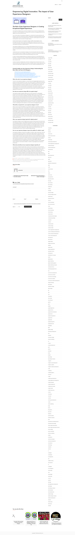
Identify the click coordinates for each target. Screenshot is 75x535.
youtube (49, 505)
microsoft (49, 374)
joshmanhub (20, 170)
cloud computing (51, 210)
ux (48, 464)
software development (52, 441)
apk (48, 151)
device (49, 257)
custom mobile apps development (53, 231)
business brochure (51, 198)
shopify (49, 435)
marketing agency (51, 372)
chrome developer (51, 202)
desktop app (50, 247)
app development (51, 155)
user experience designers (16, 161)
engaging (35, 159)
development (50, 253)
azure (49, 172)
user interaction (23, 161)
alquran (49, 129)
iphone (49, 349)
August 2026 (50, 57)
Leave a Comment (21, 158)
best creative (50, 182)
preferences (20, 160)
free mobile (50, 298)
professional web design (52, 423)
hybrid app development (52, 331)
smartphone (50, 437)
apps (49, 165)
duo (48, 270)
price (49, 419)
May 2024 (49, 110)
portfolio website (51, 415)
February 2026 (50, 69)
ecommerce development (52, 272)
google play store (51, 323)
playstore (49, 413)
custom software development (53, 233)
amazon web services (51, 135)
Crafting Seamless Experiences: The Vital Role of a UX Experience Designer (54, 51)
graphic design (50, 329)
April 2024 (49, 112)
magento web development (52, 362)
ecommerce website (51, 278)
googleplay (50, 325)
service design (50, 429)
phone (49, 407)
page (49, 405)
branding (49, 190)
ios (48, 341)
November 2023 (50, 122)
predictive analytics (51, 417)
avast (49, 167)
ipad (49, 347)
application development (52, 163)
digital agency (50, 259)
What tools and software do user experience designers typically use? (26, 77)
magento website (51, 364)
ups (48, 458)
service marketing (51, 431)
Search (49, 17)
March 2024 (50, 114)
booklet (49, 188)
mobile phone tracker (51, 386)
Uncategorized (27, 158)
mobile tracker (50, 388)
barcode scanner (51, 178)
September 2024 (51, 102)
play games (50, 409)
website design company (52, 495)
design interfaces (22, 159)
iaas (48, 333)
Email (25, 199)
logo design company (51, 358)
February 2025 (50, 93)
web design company (51, 488)
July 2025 (49, 83)
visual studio (50, 476)
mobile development (51, 384)
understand (31, 160)
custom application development (53, 229)
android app (50, 139)
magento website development (53, 366)
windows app (50, 501)
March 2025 (50, 91)
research (26, 160)
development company (52, 255)
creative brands (50, 223)
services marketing (51, 433)
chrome (49, 200)
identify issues (39, 159)
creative (49, 221)
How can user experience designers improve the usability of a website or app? (27, 76)
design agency (50, 241)
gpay (49, 327)
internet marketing (51, 339)
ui (48, 450)
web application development (53, 484)
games (49, 302)
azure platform (50, 176)
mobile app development (52, 378)
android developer (51, 145)
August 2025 (50, 81)
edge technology (51, 282)
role (28, 160)
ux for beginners (50, 468)
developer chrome (51, 251)
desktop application (51, 249)
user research (50, 462)
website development (51, 497)
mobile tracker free (51, 390)
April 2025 (49, 89)
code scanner (50, 214)
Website (36, 199)
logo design (50, 356)
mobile (49, 376)
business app (50, 196)
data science (50, 239)
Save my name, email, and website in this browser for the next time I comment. (27, 203)
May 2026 (49, 63)
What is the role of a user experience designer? (22, 71)
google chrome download (52, 311)
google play (50, 319)
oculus (49, 401)
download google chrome (52, 268)
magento (49, 360)
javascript (49, 351)
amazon (49, 131)
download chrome (51, 266)
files (48, 292)
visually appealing (28, 161)
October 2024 (50, 100)
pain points (16, 160)
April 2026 (49, 65)
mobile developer (51, 382)
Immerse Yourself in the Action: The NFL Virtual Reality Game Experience (54, 31)
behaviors (15, 159)
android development (51, 147)
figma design (50, 288)
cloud (49, 206)
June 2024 (49, 108)
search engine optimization (52, 425)
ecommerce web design (52, 276)
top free (49, 448)
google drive (50, 317)
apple (49, 159)
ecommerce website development (54, 280)
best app (49, 180)
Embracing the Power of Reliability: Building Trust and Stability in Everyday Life (55, 29)
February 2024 (50, 116)
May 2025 (49, 87)
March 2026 (50, 67)
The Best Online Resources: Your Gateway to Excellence (55, 34)
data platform (50, 237)
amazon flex (50, 133)
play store (49, 411)
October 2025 (50, 77)
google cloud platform (51, 315)
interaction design (51, 337)
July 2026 (49, 59)
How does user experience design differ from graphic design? (25, 72)
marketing (49, 370)
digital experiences (27, 159)
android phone (50, 149)
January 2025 (50, 95)
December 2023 (50, 120)
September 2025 (51, 79)
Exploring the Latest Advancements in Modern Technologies (37, 176)
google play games (51, 321)
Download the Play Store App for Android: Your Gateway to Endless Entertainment (54, 37)
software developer (51, 439)
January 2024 (50, 118)
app (48, 153)
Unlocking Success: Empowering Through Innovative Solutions (21, 176)
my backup (50, 394)
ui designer (50, 452)
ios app (49, 343)
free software (50, 300)
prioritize (23, 160)
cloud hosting (50, 212)
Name (14, 199)
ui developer (50, 454)
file (48, 290)
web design (50, 486)
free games (50, 296)
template (49, 446)
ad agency (50, 127)
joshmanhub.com (18, 6)
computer (49, 219)
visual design (50, 474)
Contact (60, 4)
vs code (49, 478)
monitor (49, 392)
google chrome (50, 309)
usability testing (35, 160)
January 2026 (50, 71)
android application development (53, 143)
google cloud (50, 313)
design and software (51, 243)
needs (14, 160)
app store (49, 157)
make (49, 368)
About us (56, 4)
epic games (50, 284)
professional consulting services (53, 421)
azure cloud (50, 174)
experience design (51, 286)
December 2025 (50, 73)
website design (50, 493)
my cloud (49, 396)
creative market (50, 227)
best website (50, 184)
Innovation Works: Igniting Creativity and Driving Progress (54, 26)
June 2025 (49, 85)
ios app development (51, 345)
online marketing (51, 403)
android (49, 137)
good (49, 304)
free (48, 294)
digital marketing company (52, 264)
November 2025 (50, 75)
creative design (50, 225)
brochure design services (52, 194)
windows (49, 499)
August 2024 (50, 104)
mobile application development (53, 380)
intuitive (42, 159)
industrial (49, 335)
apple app (49, 161)
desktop (49, 245)
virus (49, 472)
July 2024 (49, 106)
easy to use (32, 159)
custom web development (52, 235)
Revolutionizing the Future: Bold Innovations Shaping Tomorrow (55, 45)
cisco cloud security (51, 204)
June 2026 (49, 61)
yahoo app (50, 503)
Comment (15, 187)
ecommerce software (51, 274)
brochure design (50, 192)
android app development (52, 141)
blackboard (50, 186)
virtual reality (50, 470)
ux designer (50, 466)
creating (18, 159)
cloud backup (50, 208)
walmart (49, 480)
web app (49, 482)
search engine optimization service (54, 427)
